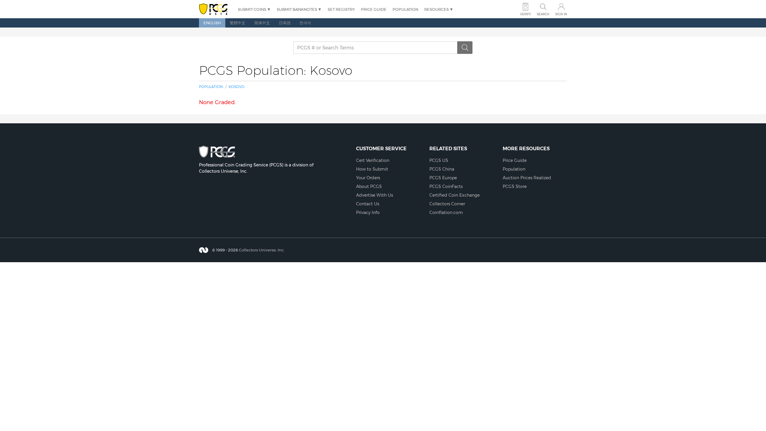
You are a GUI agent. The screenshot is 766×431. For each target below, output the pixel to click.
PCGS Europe (443, 177)
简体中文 (262, 22)
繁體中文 (237, 22)
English (212, 22)
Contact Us (367, 204)
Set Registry (341, 9)
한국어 (305, 22)
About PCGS (369, 186)
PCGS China (441, 169)
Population (405, 9)
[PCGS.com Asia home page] (215, 9)
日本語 (285, 22)
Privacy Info (368, 212)
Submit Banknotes (297, 9)
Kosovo (236, 86)
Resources (436, 9)
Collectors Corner (447, 204)
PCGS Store (515, 186)
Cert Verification (372, 160)
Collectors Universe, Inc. (262, 250)
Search (543, 14)
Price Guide (374, 9)
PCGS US (438, 160)
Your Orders (368, 177)
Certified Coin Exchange (454, 195)
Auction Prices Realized (527, 177)
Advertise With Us (374, 195)
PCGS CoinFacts (446, 186)
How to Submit (372, 169)
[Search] (465, 47)
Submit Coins (252, 9)
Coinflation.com (446, 212)
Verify (525, 14)
